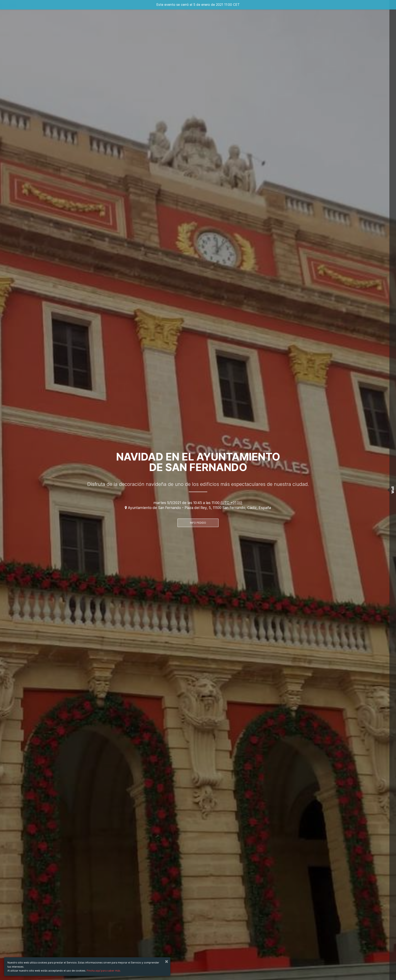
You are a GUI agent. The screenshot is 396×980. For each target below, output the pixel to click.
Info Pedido (198, 522)
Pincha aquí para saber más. (104, 970)
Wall (393, 490)
